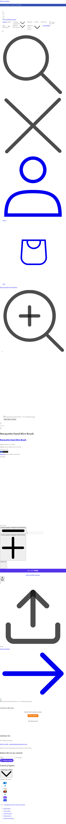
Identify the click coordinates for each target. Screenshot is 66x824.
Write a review (33, 716)
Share (2, 580)
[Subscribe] (20, 758)
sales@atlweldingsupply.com (18, 744)
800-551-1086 (4, 744)
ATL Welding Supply (9, 804)
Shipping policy (7, 816)
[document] (33, 701)
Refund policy (7, 808)
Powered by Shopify (20, 804)
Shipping (3, 454)
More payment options (33, 575)
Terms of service (7, 813)
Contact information (8, 818)
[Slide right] (0, 428)
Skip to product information (8, 287)
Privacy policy (7, 811)
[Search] (33, 92)
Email (18, 757)
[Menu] (3, 14)
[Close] (0, 699)
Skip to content (4, 1)
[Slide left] (0, 423)
